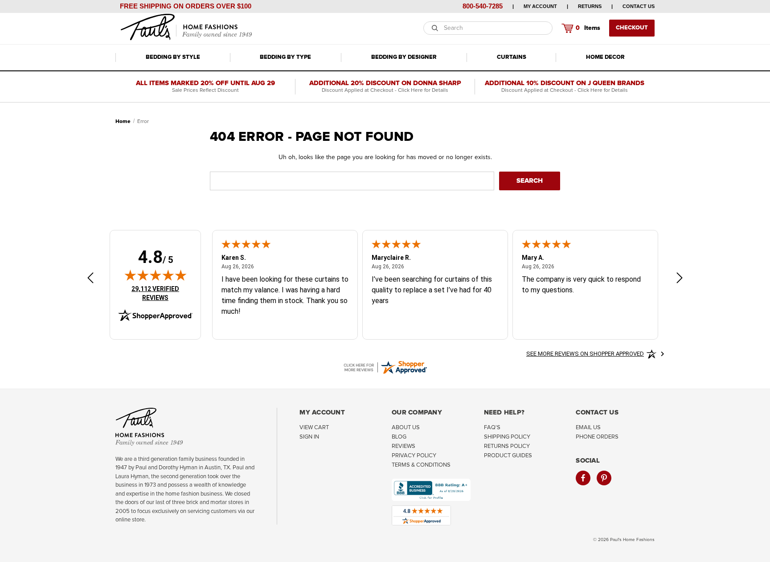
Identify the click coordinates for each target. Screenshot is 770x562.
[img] (155, 275)
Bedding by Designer (404, 57)
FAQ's (492, 428)
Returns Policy (507, 446)
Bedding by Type (285, 57)
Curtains (511, 57)
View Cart (314, 428)
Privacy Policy (414, 456)
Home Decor (605, 57)
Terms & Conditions (421, 465)
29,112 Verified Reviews (161, 293)
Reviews (403, 446)
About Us (406, 428)
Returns (590, 6)
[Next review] (679, 279)
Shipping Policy (507, 437)
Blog (399, 437)
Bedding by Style (173, 57)
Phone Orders (597, 437)
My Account (540, 6)
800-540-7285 (483, 6)
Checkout (632, 28)
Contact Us (639, 6)
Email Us (588, 428)
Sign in (309, 437)
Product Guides (508, 456)
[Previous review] (90, 279)
